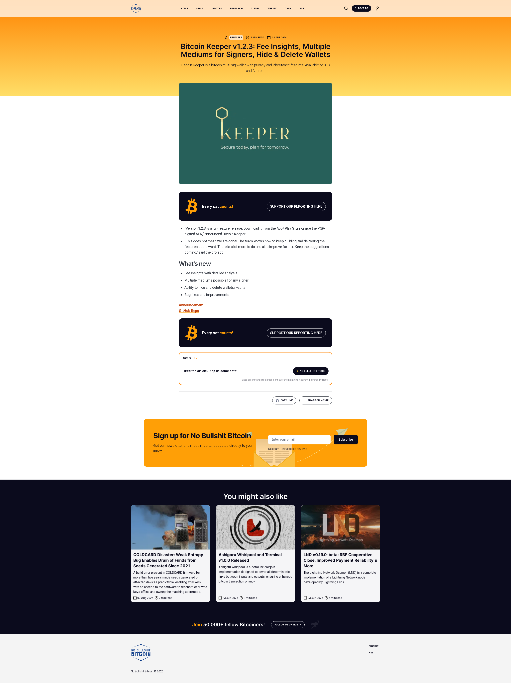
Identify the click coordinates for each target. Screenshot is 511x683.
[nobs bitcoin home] (136, 8)
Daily (288, 8)
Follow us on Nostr (287, 624)
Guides (255, 8)
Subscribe (361, 8)
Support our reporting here (296, 206)
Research (236, 8)
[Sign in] (377, 8)
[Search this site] (346, 8)
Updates (216, 8)
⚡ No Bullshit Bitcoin (310, 371)
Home (184, 8)
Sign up (373, 646)
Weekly (272, 8)
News (199, 8)
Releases (236, 37)
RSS (301, 8)
